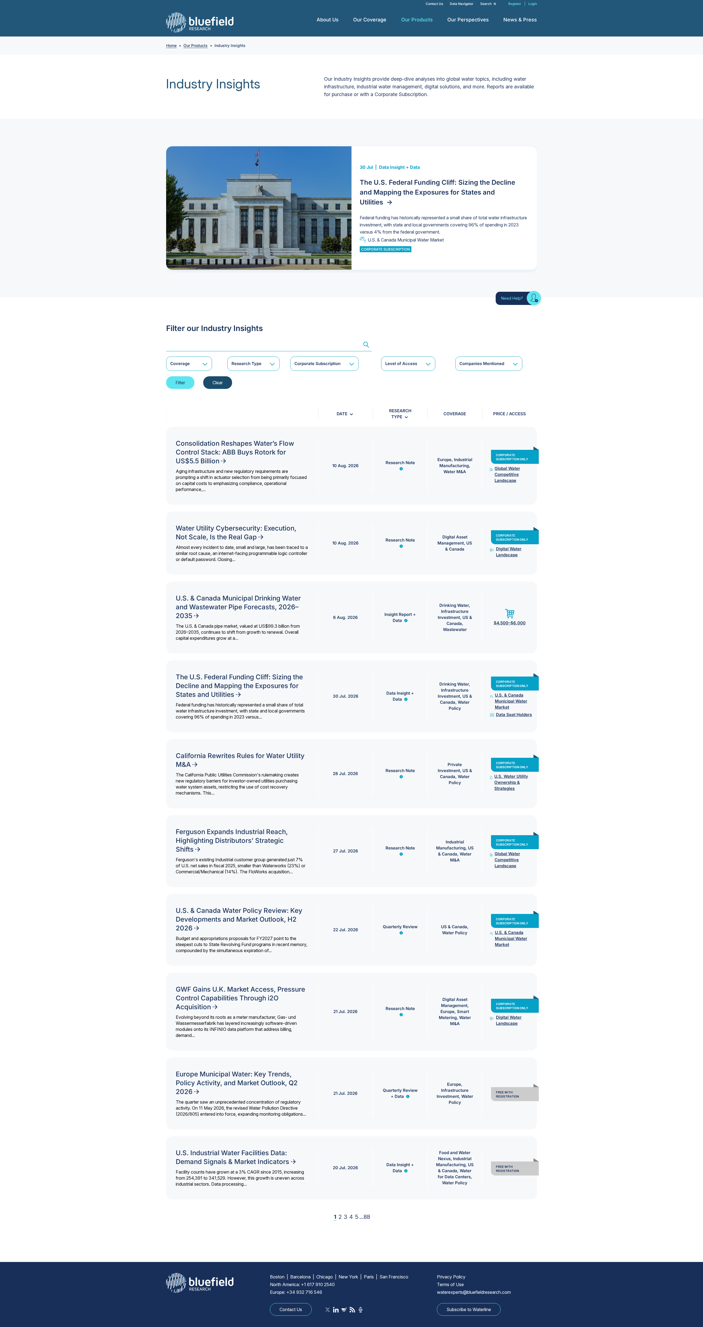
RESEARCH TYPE (400, 413)
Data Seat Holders (514, 714)
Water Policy (454, 932)
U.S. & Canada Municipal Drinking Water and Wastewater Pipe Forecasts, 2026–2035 (238, 607)
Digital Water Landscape (508, 551)
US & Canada (454, 926)
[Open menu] (342, 19)
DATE (342, 413)
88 (367, 1217)
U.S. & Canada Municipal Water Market (406, 240)
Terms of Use (450, 1284)
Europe (444, 459)
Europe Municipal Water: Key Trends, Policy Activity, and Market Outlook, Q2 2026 (237, 1083)
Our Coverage (369, 20)
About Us (328, 20)
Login (532, 4)
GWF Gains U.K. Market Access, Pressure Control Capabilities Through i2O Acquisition (240, 998)
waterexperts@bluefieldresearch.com (474, 1292)
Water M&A (454, 471)
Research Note (400, 462)
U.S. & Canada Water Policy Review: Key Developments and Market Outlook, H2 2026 (239, 919)
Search (486, 4)
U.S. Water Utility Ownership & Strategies (511, 782)
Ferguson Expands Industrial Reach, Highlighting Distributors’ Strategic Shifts (232, 840)
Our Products (417, 20)
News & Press (520, 20)
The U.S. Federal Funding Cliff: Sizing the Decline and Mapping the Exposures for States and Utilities (437, 192)
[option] (351, 208)
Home (171, 45)
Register (514, 4)
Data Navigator (461, 4)
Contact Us (434, 4)
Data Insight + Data (399, 167)
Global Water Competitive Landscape (507, 474)
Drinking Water (454, 605)
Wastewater (455, 629)
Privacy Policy (451, 1277)
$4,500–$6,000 (510, 622)
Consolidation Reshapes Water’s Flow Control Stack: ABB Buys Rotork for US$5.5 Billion (235, 452)
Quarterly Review (400, 926)
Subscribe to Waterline (469, 1309)
